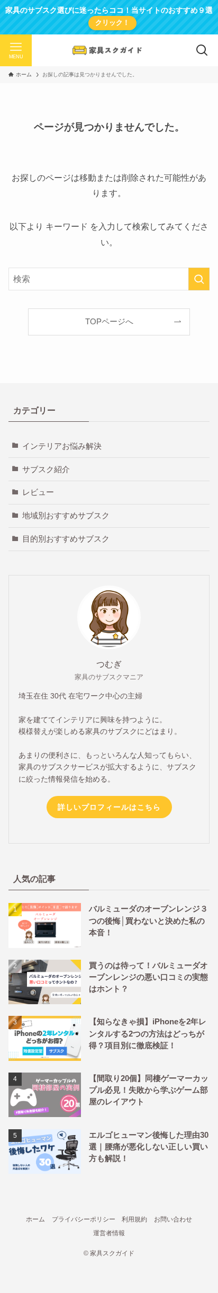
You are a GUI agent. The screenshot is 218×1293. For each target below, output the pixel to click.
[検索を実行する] (199, 279)
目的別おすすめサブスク (66, 539)
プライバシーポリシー (83, 1219)
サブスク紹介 (46, 469)
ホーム (35, 1219)
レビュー (38, 492)
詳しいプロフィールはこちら (109, 807)
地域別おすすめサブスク (66, 515)
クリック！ (112, 22)
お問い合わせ (173, 1219)
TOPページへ (109, 321)
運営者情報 (109, 1233)
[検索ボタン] (202, 50)
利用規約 (134, 1219)
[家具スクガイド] (109, 50)
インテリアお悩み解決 (62, 446)
